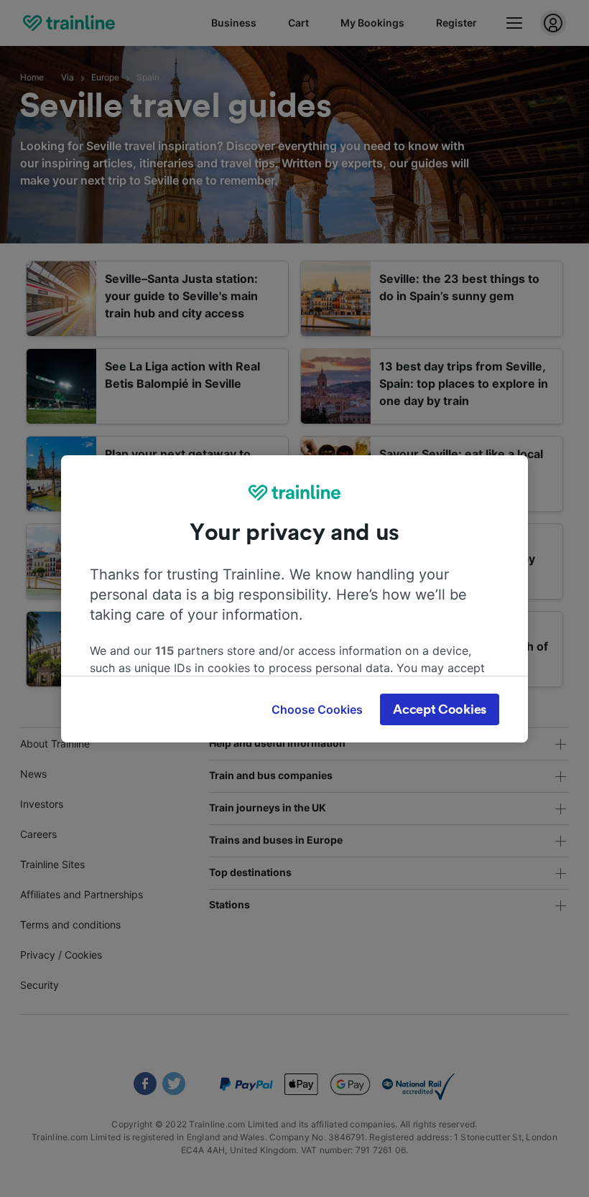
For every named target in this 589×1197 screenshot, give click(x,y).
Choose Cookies (317, 709)
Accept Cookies (439, 709)
